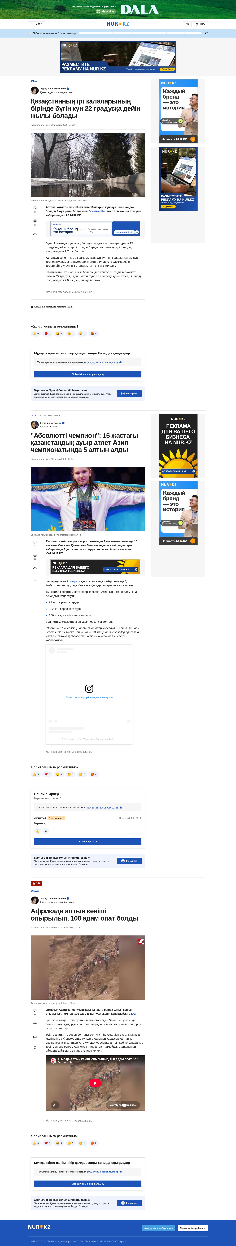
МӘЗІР (38, 24)
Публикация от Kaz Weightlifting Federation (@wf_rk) (89, 739)
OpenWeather (97, 211)
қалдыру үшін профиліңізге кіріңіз (104, 362)
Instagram (131, 393)
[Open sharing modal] (35, 234)
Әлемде (35, 891)
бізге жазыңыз (83, 292)
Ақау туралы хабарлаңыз (158, 1228)
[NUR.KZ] (118, 24)
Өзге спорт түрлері (50, 415)
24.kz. (132, 1013)
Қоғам (34, 81)
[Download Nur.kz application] (118, 9)
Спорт (34, 415)
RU (187, 24)
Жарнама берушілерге (192, 1228)
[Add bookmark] (35, 245)
